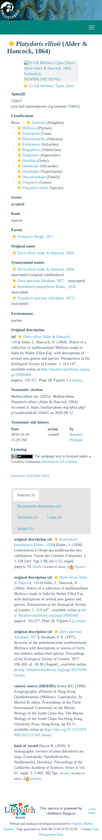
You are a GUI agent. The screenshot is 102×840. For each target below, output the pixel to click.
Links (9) (54, 517)
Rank (15, 214)
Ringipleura (31, 150)
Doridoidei (30, 166)
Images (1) (25, 528)
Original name (23, 246)
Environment (22, 314)
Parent (16, 230)
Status (16, 197)
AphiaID (18, 94)
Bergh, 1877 (35, 237)
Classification (22, 116)
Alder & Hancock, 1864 (45, 253)
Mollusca (29, 128)
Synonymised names (27, 263)
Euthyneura (31, 144)
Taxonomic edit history (30, 422)
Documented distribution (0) (39, 506)
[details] (77, 380)
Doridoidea (30, 172)
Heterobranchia (34, 139)
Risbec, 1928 (46, 287)
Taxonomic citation (27, 390)
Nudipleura (30, 155)
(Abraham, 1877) (46, 298)
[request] (79, 567)
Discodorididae (33, 177)
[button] (11, 43)
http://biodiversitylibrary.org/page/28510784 (52, 670)
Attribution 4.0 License (59, 462)
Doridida (29, 161)
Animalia (39, 123)
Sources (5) (26, 495)
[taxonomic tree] (22, 476)
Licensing (19, 449)
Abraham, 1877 (40, 281)
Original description (27, 330)
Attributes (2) (27, 517)
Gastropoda (31, 133)
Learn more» (92, 811)
